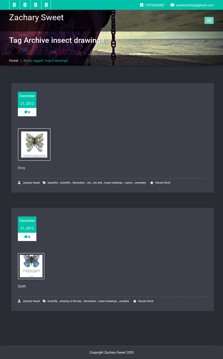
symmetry (140, 182)
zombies (124, 301)
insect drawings (113, 182)
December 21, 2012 (27, 100)
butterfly (65, 182)
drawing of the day (70, 301)
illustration (79, 182)
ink (89, 182)
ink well (97, 182)
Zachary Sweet (31, 182)
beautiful (53, 182)
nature (128, 182)
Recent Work (162, 182)
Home (13, 61)
